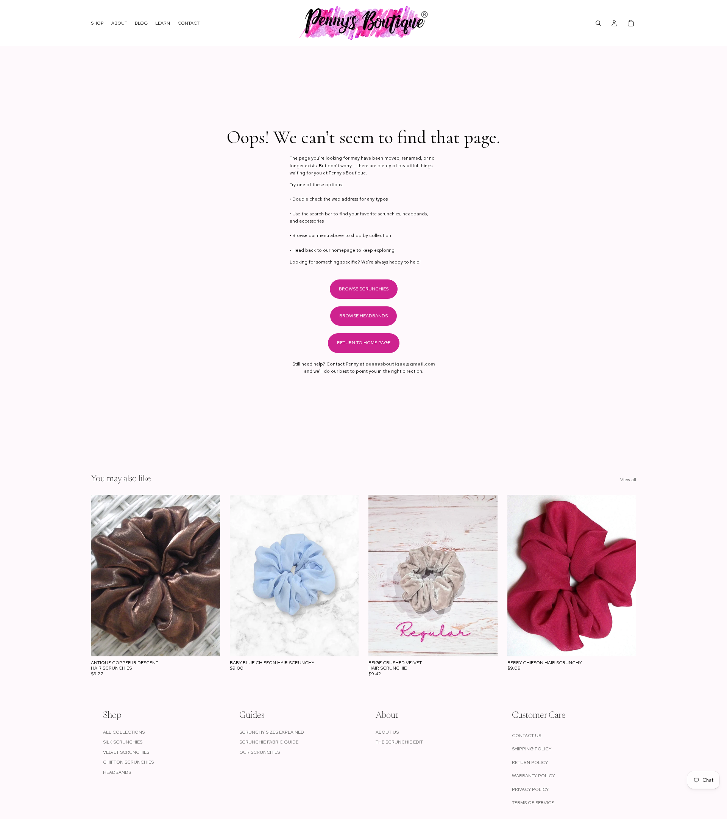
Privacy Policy (530, 789)
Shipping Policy (531, 749)
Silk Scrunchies (122, 742)
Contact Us (526, 736)
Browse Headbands (363, 316)
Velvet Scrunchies (126, 752)
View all (628, 480)
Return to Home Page (363, 343)
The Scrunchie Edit (399, 742)
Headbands (117, 772)
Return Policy (530, 762)
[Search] (598, 23)
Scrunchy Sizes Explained (271, 732)
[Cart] (630, 23)
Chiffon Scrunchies (128, 762)
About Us (387, 732)
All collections (124, 732)
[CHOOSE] (208, 644)
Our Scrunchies (259, 752)
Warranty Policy (533, 776)
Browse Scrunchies (363, 289)
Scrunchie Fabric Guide (268, 742)
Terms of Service (533, 803)
